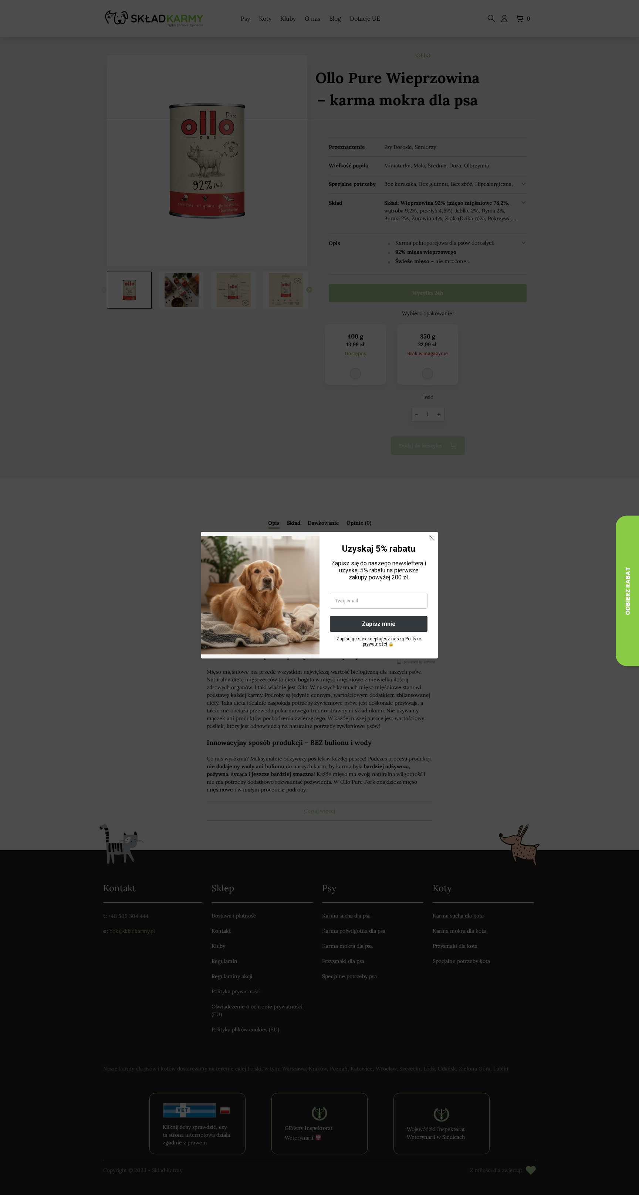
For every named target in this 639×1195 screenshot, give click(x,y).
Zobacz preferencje (370, 626)
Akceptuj (269, 626)
